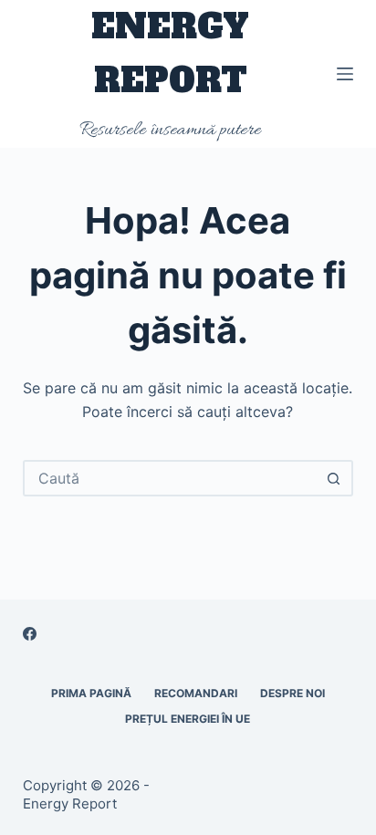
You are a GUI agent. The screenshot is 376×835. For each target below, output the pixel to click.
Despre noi (292, 693)
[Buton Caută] (333, 478)
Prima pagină (91, 693)
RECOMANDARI (195, 693)
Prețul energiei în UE (187, 718)
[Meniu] (345, 74)
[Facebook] (30, 634)
